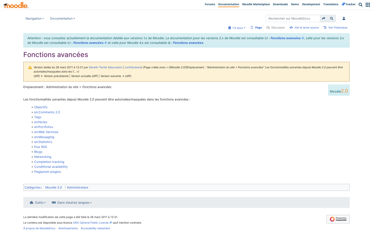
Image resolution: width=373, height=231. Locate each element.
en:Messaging (44, 137)
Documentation (61, 18)
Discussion (278, 27)
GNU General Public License (91, 222)
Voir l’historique (337, 27)
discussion (115, 67)
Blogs (38, 152)
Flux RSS (40, 147)
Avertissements (68, 228)
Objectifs (40, 107)
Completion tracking (49, 162)
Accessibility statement (95, 228)
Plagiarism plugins (47, 172)
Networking (42, 157)
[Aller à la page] (324, 18)
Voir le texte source (307, 27)
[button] (367, 5)
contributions (133, 67)
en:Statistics (43, 142)
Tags (37, 117)
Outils (39, 202)
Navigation (34, 18)
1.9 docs (237, 27)
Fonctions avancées (286, 38)
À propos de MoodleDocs (39, 228)
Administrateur (77, 187)
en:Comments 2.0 (47, 112)
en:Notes (40, 122)
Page (258, 27)
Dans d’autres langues (73, 202)
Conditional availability (51, 167)
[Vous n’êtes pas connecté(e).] (344, 18)
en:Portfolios (43, 127)
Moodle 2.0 (53, 187)
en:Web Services (46, 132)
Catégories (32, 187)
